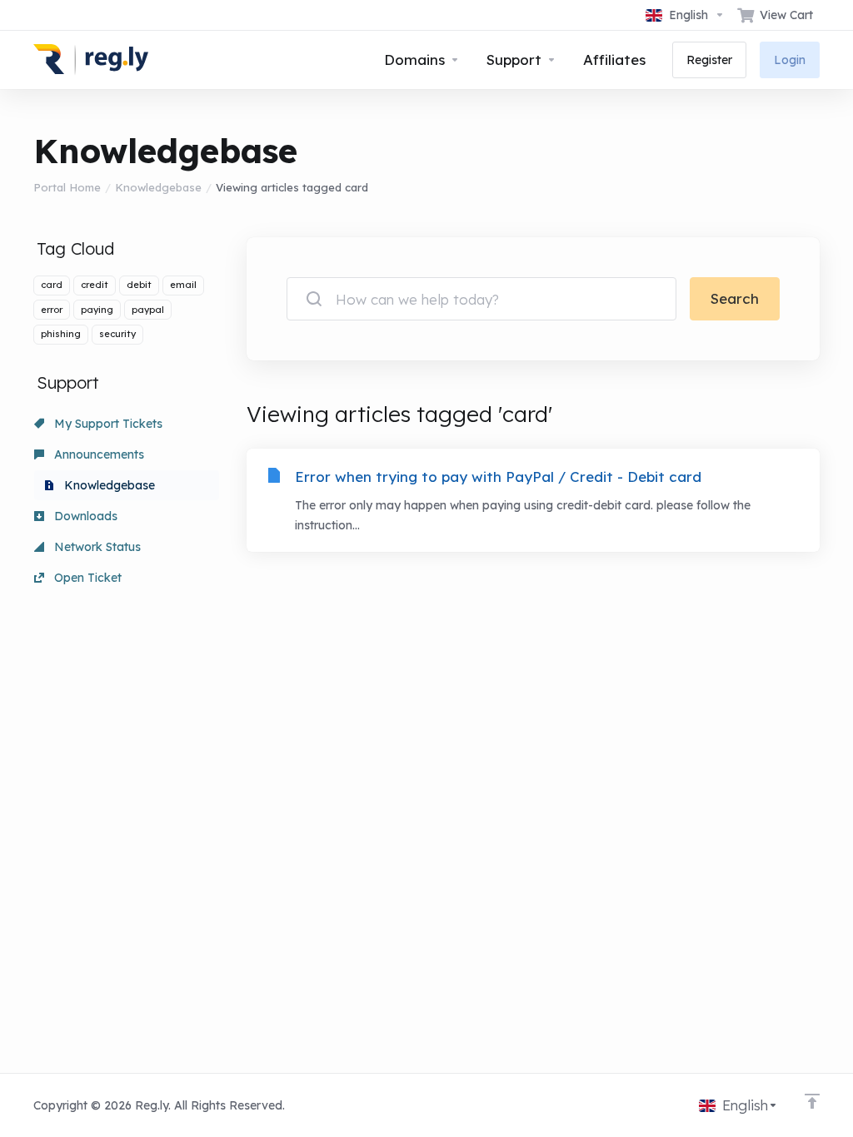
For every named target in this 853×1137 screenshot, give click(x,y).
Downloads (84, 516)
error (51, 309)
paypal (148, 309)
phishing (61, 334)
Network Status (96, 546)
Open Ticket (86, 577)
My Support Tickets (106, 423)
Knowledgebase (158, 187)
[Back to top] (812, 1101)
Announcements (97, 454)
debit (139, 284)
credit (94, 284)
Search (735, 298)
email (183, 284)
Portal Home (67, 187)
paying (97, 309)
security (117, 334)
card (51, 284)
